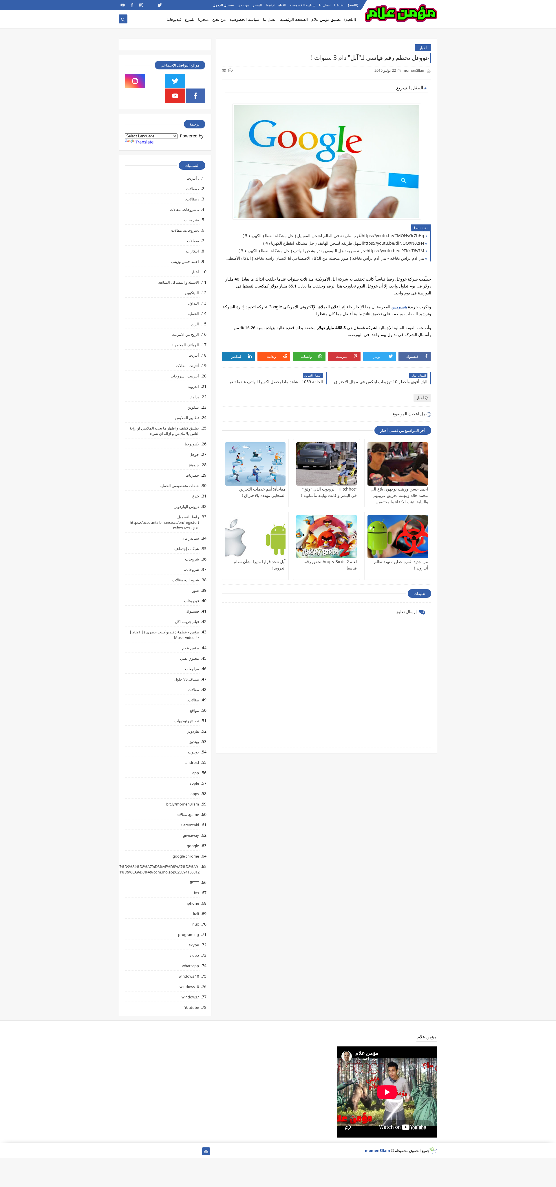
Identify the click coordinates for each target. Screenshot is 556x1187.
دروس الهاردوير (187, 506)
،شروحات (191, 219)
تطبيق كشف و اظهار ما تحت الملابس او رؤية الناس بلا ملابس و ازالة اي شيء (165, 430)
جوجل (194, 454)
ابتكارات (192, 251)
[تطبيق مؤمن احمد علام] (197, 1151)
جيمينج (194, 464)
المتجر (257, 5)
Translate (144, 142)
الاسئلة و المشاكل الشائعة (178, 282)
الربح (195, 324)
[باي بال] (150, 1151)
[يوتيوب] (123, 1151)
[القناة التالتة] (187, 1151)
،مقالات (193, 240)
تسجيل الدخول (223, 5)
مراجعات (192, 668)
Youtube (191, 1007)
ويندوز (194, 741)
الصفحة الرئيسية (294, 19)
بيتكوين (193, 407)
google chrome (186, 856)
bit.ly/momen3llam (182, 804)
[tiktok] (150, 5)
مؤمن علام (190, 647)
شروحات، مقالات (185, 580)
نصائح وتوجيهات (186, 720)
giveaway (191, 835)
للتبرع (190, 19)
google (193, 845)
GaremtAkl (190, 824)
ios (196, 892)
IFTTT (194, 882)
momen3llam (377, 1150)
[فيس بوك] (141, 1151)
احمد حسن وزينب (185, 261)
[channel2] (169, 5)
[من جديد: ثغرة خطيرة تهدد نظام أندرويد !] (397, 536)
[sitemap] (206, 1151)
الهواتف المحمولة (185, 344)
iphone (193, 903)
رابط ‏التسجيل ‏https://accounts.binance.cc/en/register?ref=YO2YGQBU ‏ (165, 522)
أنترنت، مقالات (187, 365)
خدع (195, 496)
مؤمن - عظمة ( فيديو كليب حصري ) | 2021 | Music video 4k (164, 634)
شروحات (192, 559)
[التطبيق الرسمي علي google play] (196, 81)
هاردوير (193, 731)
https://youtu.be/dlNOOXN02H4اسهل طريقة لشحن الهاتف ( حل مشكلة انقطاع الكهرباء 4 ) (343, 243)
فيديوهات (191, 600)
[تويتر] (178, 1151)
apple (194, 783)
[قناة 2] (169, 1151)
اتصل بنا (324, 5)
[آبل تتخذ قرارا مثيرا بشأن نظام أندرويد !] (255, 536)
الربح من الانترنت (185, 334)
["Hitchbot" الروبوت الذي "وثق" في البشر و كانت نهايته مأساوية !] (326, 464)
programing (188, 934)
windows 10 (189, 976)
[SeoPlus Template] (433, 1151)
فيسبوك (192, 611)
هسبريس (398, 306)
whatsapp (190, 965)
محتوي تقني (189, 658)
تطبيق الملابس (187, 417)
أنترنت (194, 355)
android (192, 762)
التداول (193, 303)
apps (195, 793)
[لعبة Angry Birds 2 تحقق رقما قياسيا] (326, 536)
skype (194, 945)
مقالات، (193, 700)
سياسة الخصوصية (302, 5)
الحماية (193, 313)
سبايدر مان (190, 538)
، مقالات (192, 188)
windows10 (189, 986)
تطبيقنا (339, 5)
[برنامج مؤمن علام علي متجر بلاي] (187, 5)
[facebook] (132, 5)
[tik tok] (155, 81)
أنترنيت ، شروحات (185, 376)
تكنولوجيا (192, 444)
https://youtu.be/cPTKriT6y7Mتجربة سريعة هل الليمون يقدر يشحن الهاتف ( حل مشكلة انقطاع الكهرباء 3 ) (331, 250)
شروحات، (191, 569)
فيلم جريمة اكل (187, 621)
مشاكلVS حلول (186, 679)
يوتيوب (193, 752)
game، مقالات (187, 814)
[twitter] (160, 5)
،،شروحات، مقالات (184, 209)
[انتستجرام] (160, 1151)
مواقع (194, 710)
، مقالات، (192, 199)
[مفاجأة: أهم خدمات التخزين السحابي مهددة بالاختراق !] (255, 464)
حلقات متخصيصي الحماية (179, 485)
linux (195, 924)
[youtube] (123, 5)
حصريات (192, 475)
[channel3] (178, 5)
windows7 (190, 997)
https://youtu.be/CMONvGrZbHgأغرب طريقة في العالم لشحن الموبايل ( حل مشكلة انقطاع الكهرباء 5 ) (333, 235)
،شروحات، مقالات (185, 230)
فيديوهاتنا (174, 19)
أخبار (423, 47)
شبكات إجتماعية (186, 548)
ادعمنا (270, 5)
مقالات (193, 689)
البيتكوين (192, 292)
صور (195, 590)
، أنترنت (192, 178)
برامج (194, 396)
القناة (282, 5)
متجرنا (203, 19)
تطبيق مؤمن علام (326, 19)
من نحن (243, 5)
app (195, 772)
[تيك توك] (132, 1151)
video (194, 955)
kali (196, 913)
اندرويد (193, 386)
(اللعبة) (353, 5)
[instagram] (141, 5)
